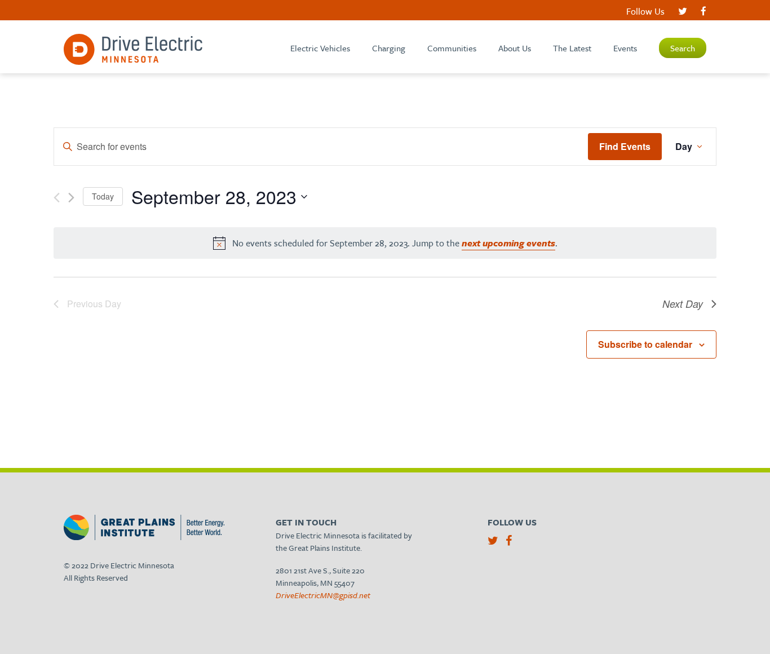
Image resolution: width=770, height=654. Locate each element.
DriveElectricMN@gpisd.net (323, 595)
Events (625, 48)
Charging (388, 48)
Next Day (682, 304)
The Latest (572, 48)
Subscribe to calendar (645, 344)
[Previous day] (57, 197)
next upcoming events (508, 243)
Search (682, 48)
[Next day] (71, 197)
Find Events (624, 146)
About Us (514, 48)
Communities (451, 48)
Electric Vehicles (320, 48)
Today (103, 196)
